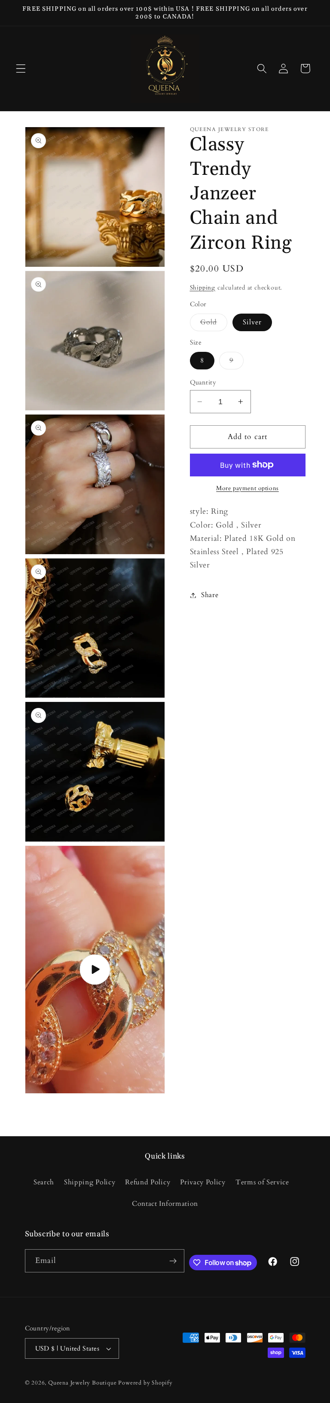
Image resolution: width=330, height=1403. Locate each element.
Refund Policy (147, 1182)
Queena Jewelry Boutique (83, 1383)
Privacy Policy (203, 1182)
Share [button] (209, 595)
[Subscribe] (173, 1260)
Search (44, 1182)
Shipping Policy (89, 1182)
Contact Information (165, 1203)
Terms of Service (262, 1182)
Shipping (202, 288)
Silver (252, 322)
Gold (214, 324)
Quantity (203, 382)
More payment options (247, 488)
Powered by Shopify (145, 1383)
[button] (21, 68)
